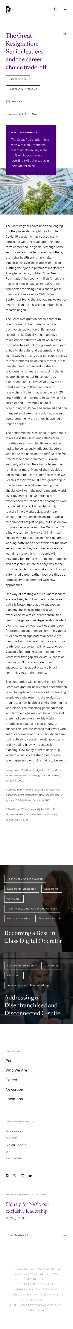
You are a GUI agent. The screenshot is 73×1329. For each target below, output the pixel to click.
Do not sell (36, 1279)
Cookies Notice (49, 1269)
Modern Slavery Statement (36, 1289)
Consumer (14, 898)
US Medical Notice (23, 1294)
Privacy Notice (23, 1269)
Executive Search (49, 918)
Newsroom (15, 1089)
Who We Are (16, 1070)
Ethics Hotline (52, 1294)
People (12, 1060)
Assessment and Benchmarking (28, 985)
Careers (12, 1080)
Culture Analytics (18, 918)
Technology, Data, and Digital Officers (32, 908)
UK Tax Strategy (33, 1299)
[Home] (14, 9)
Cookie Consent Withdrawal (36, 1274)
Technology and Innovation (25, 878)
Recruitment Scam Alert (36, 1284)
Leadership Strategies (23, 89)
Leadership (51, 888)
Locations (14, 1099)
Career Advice (18, 79)
